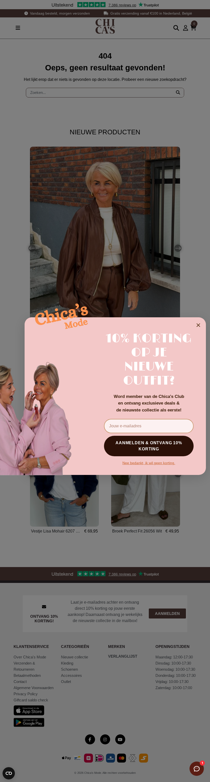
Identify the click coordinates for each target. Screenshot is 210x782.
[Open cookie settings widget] (9, 773)
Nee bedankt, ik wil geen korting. (148, 463)
